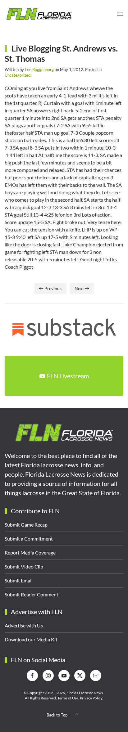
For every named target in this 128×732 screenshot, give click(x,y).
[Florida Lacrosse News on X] (79, 675)
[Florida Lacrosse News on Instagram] (48, 675)
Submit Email (19, 580)
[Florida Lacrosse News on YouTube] (64, 675)
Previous (53, 288)
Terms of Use (67, 698)
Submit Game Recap (26, 525)
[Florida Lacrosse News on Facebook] (32, 675)
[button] (120, 14)
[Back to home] (39, 14)
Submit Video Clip (24, 566)
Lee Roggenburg (39, 69)
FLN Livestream (68, 375)
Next (79, 288)
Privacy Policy (91, 698)
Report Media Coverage (30, 552)
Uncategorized (17, 75)
